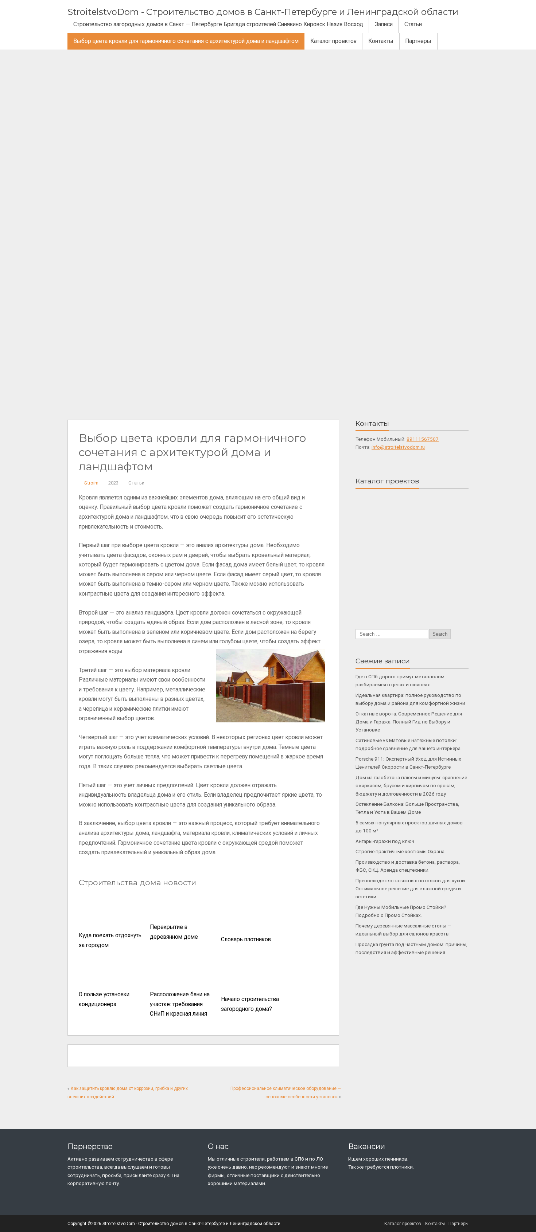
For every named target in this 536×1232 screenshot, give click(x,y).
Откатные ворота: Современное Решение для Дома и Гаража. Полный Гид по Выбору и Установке (409, 722)
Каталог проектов (333, 41)
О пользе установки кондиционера (104, 999)
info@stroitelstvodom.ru (398, 447)
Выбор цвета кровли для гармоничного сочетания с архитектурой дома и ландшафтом (186, 41)
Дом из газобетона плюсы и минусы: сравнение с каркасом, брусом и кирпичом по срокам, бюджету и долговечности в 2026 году (411, 785)
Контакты (380, 41)
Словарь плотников (246, 939)
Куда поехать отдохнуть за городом (110, 940)
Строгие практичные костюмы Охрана (400, 851)
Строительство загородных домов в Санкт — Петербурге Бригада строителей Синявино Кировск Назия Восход (218, 24)
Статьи (413, 24)
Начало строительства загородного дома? (250, 1004)
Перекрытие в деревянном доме (174, 932)
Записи (384, 24)
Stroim (91, 483)
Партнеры (418, 41)
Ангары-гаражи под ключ (385, 841)
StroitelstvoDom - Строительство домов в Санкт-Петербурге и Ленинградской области (262, 12)
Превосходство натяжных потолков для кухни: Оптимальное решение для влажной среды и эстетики (411, 889)
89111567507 (423, 439)
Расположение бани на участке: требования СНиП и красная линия (180, 1004)
